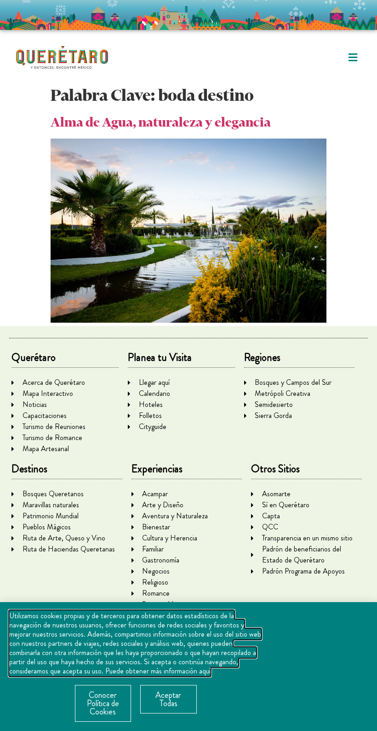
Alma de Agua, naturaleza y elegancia (161, 122)
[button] (353, 58)
